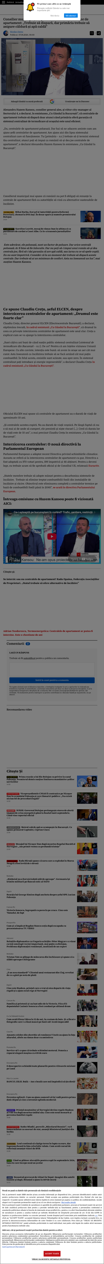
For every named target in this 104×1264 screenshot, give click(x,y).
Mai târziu (55, 15)
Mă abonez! (71, 15)
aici (96, 1215)
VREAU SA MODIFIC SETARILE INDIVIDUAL (51, 1259)
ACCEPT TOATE (52, 1254)
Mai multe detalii (68, 1202)
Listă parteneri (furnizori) (13, 1247)
